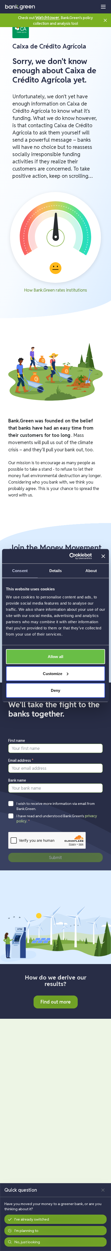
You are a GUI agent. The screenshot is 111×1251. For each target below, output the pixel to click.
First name (16, 740)
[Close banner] (103, 556)
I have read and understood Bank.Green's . (57, 818)
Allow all (55, 656)
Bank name (17, 780)
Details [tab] (55, 570)
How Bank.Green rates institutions (55, 290)
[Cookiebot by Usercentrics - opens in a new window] (70, 556)
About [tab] (91, 570)
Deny (55, 690)
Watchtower (47, 17)
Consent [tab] (20, 570)
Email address (21, 760)
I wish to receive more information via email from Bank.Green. (56, 806)
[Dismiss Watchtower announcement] (105, 20)
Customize (52, 673)
